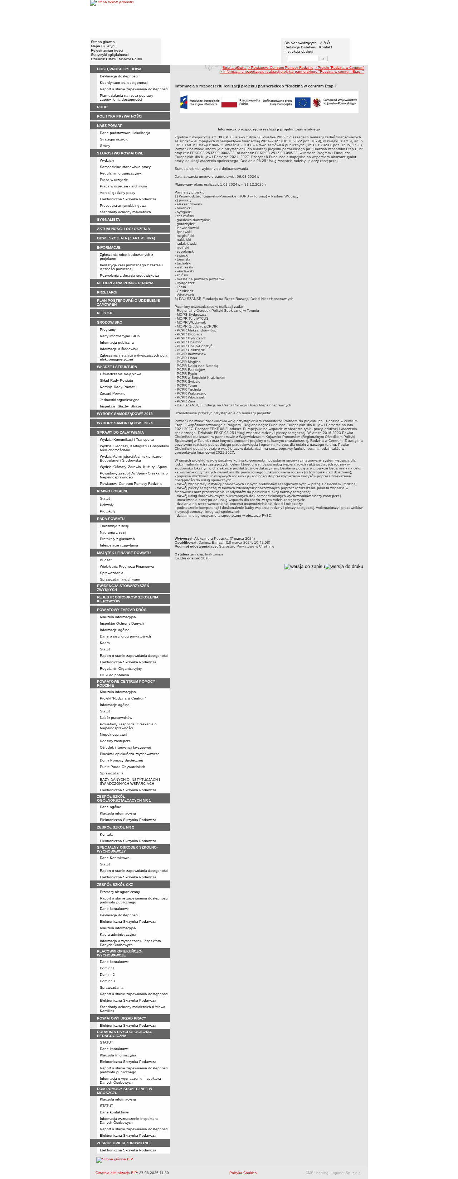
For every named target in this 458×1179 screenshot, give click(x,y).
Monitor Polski (130, 59)
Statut (105, 498)
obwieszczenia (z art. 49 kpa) (126, 238)
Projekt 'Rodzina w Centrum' (123, 698)
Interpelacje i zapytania (119, 545)
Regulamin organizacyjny (120, 173)
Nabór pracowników (116, 718)
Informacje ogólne (115, 630)
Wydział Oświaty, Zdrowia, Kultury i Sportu (134, 467)
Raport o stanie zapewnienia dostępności (134, 1129)
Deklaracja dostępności (119, 76)
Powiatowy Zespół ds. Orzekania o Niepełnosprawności (128, 726)
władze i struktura (117, 367)
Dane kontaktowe (114, 909)
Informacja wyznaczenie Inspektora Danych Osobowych (129, 1121)
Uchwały (106, 505)
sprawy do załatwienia (120, 432)
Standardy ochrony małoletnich (125, 212)
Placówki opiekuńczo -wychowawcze (130, 754)
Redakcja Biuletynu (300, 47)
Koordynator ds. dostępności (123, 83)
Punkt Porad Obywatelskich (122, 767)
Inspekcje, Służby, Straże (120, 406)
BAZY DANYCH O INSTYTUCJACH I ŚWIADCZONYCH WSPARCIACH (130, 782)
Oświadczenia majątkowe (120, 374)
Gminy (105, 146)
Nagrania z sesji (113, 532)
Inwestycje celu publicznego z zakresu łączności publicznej (131, 267)
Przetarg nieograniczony (120, 892)
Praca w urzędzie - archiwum (123, 186)
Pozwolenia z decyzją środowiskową (129, 275)
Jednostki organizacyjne (120, 400)
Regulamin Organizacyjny (121, 668)
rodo (102, 107)
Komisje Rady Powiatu (118, 387)
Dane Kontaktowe (115, 858)
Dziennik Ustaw (103, 59)
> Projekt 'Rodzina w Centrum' (339, 68)
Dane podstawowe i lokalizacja (125, 133)
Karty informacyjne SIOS (120, 336)
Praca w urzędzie (114, 180)
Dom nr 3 (107, 981)
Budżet (106, 560)
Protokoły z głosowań (117, 539)
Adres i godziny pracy (117, 193)
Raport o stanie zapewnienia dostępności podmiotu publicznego (134, 900)
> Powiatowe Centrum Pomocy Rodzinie (280, 68)
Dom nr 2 (107, 975)
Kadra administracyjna (118, 934)
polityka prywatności (119, 116)
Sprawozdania (111, 573)
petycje (105, 313)
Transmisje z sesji (114, 526)
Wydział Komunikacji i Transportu (127, 439)
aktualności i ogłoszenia (123, 229)
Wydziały (107, 160)
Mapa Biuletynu (104, 46)
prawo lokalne (112, 491)
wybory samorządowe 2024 (125, 423)
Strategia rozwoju (114, 139)
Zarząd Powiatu (113, 393)
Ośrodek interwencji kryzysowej (125, 747)
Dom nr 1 (107, 968)
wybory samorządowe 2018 (125, 414)
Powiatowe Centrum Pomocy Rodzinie (131, 484)
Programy (108, 329)
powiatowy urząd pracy (121, 1018)
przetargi (107, 292)
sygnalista (108, 219)
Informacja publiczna (117, 342)
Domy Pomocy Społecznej (121, 760)
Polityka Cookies (243, 1173)
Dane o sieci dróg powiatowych (125, 636)
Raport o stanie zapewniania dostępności (134, 89)
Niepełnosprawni (113, 734)
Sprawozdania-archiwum (120, 579)
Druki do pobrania (114, 675)
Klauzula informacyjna (118, 617)
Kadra (105, 643)
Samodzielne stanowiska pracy (125, 167)
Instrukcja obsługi (298, 51)
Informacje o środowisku (120, 349)
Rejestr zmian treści (107, 50)
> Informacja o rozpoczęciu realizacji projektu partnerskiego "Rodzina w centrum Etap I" (292, 71)
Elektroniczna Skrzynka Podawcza (128, 199)
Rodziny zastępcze (115, 741)
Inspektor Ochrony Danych (122, 623)
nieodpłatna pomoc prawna (125, 283)
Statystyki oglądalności (109, 55)
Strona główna (103, 42)
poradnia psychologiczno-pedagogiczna (124, 1034)
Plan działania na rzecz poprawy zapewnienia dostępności (126, 97)
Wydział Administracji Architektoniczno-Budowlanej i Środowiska (131, 458)
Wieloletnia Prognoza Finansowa (127, 566)
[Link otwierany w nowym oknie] (111, 19)
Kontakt (325, 47)
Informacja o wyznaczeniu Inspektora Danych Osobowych (130, 943)
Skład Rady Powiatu (116, 380)
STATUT (106, 1042)
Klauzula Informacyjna (118, 1055)
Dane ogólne (110, 807)
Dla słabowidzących (300, 43)
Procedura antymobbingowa (123, 205)
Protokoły (107, 511)
